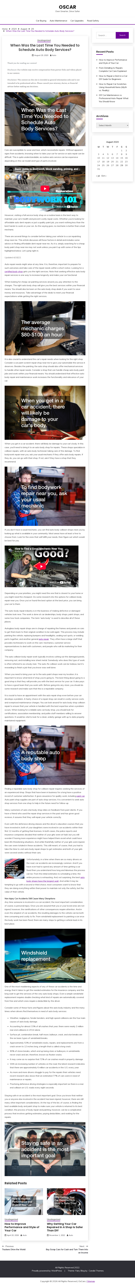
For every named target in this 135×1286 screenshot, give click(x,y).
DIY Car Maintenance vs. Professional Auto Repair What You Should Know (113, 98)
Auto (54, 55)
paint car (80, 796)
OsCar (67, 7)
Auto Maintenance (58, 20)
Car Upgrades (77, 20)
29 (121, 165)
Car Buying (41, 20)
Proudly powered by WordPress (47, 1270)
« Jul (98, 175)
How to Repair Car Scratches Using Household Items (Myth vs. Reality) (113, 87)
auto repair (44, 639)
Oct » (103, 175)
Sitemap (91, 1281)
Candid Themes (96, 1270)
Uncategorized (44, 40)
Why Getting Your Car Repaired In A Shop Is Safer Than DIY (65, 1227)
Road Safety (93, 20)
